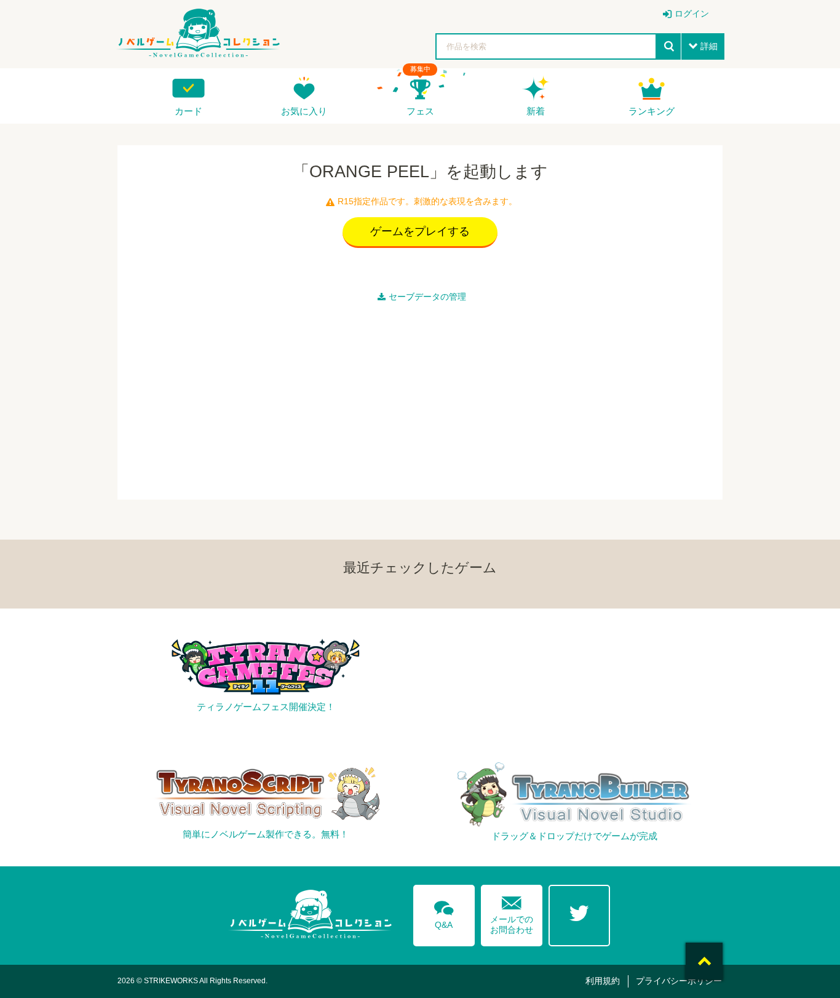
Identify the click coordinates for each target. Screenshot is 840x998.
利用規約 (602, 981)
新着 (535, 111)
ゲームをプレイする (420, 231)
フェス (420, 111)
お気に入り (304, 111)
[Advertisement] (420, 398)
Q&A (444, 912)
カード (188, 111)
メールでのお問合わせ (511, 912)
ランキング (651, 111)
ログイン (692, 13)
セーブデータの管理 (427, 296)
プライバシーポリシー (679, 981)
